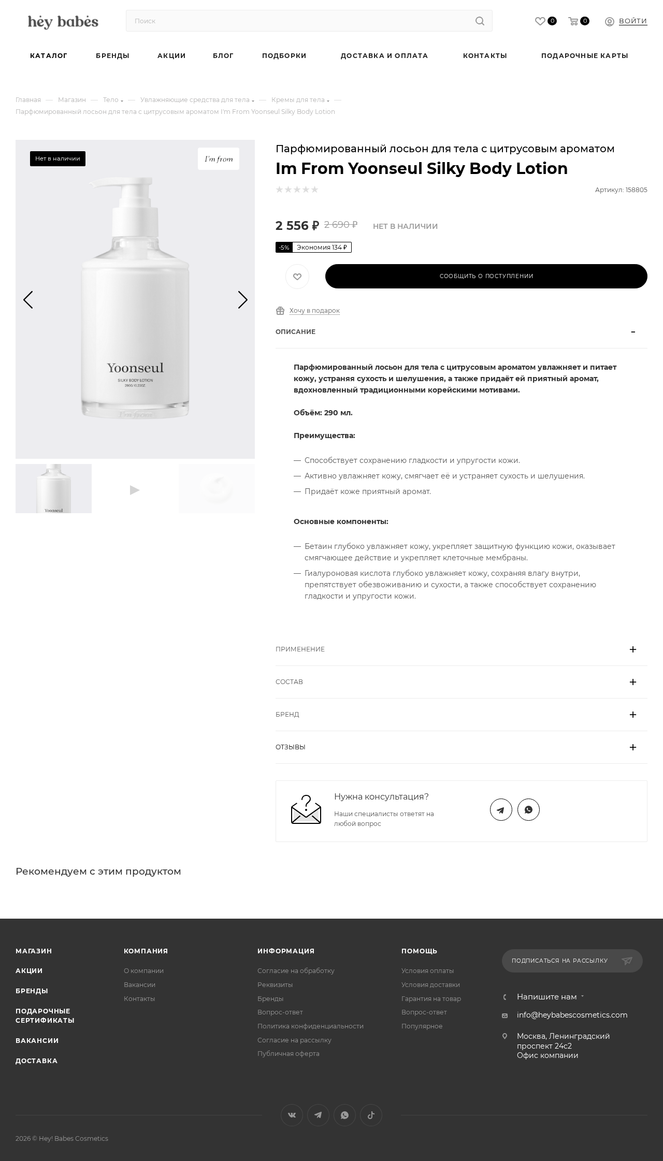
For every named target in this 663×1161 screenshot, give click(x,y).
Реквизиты (275, 985)
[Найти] (480, 21)
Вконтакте (292, 1115)
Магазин (34, 951)
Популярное (422, 1026)
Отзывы (291, 747)
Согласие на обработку (296, 971)
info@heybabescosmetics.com (572, 1015)
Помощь (419, 951)
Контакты (139, 999)
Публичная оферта (288, 1053)
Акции (29, 971)
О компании (144, 971)
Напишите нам (547, 997)
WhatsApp (528, 810)
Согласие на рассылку (294, 1040)
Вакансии (37, 1040)
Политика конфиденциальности (310, 1026)
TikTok (371, 1115)
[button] (28, 299)
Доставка (36, 1061)
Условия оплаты (427, 971)
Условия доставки (430, 985)
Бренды (32, 991)
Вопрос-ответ (280, 1012)
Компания (146, 951)
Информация (285, 951)
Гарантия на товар (431, 999)
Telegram (501, 810)
